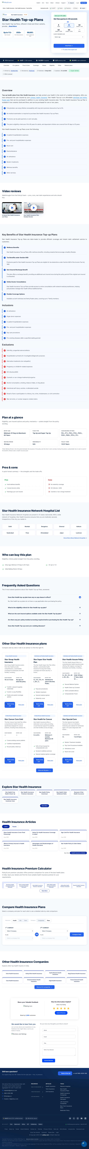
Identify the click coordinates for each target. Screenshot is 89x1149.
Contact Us (33, 1129)
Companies (41, 920)
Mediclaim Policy (65, 1110)
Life (43, 2)
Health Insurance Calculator (65, 1098)
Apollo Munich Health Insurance (55, 973)
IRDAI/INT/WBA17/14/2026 (32, 1139)
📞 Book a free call (10, 705)
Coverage (36, 65)
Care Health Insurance (12, 980)
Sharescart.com (80, 1129)
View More (44, 805)
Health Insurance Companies (65, 1094)
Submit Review (61, 1013)
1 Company (9, 927)
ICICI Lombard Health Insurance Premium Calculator (24, 886)
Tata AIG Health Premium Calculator (78, 886)
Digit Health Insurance (55, 980)
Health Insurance (50, 1086)
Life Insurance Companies (64, 1102)
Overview (6, 65)
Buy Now (83, 2)
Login (57, 1132)
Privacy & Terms (48, 1129)
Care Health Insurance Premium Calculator (38, 886)
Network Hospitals (65, 1086)
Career (17, 1129)
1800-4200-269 (8, 1093)
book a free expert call (71, 49)
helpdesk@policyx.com (10, 1090)
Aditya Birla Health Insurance (34, 973)
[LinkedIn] (85, 1118)
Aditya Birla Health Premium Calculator (65, 886)
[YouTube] (81, 1118)
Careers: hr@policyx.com (11, 1099)
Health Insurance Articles (78, 853)
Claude (60, 8)
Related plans (68, 65)
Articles (58, 2)
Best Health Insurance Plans (64, 1089)
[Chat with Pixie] (84, 1144)
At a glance (16, 65)
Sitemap (40, 1129)
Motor (52, 2)
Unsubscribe (71, 1129)
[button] (12, 207)
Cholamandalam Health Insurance (33, 980)
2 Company (44, 927)
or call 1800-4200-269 (80, 1073)
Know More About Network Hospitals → (75, 538)
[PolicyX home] (8, 2)
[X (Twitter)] (73, 1118)
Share (76, 8)
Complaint (44, 1132)
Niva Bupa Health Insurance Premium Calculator (10, 886)
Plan (6, 934)
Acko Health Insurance (12, 973)
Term (47, 2)
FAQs (59, 65)
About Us (11, 1129)
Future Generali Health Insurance (76, 980)
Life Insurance (50, 1091)
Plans (48, 920)
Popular (14, 826)
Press (6, 1129)
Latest (6, 826)
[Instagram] (77, 1118)
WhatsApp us (7, 1096)
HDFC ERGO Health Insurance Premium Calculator (51, 886)
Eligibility (52, 65)
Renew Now (51, 1132)
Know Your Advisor (35, 1132)
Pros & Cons (26, 65)
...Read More (12, 26)
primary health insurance (39, 97)
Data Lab (56, 1129)
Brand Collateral (25, 1129)
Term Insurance (50, 1089)
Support (63, 2)
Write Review (63, 1129)
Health (39, 2)
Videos (44, 65)
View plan (21, 704)
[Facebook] (70, 1118)
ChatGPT (54, 8)
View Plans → (69, 45)
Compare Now (76, 934)
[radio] (59, 25)
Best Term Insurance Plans (66, 1106)
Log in (77, 2)
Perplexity (68, 8)
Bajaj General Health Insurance (76, 973)
